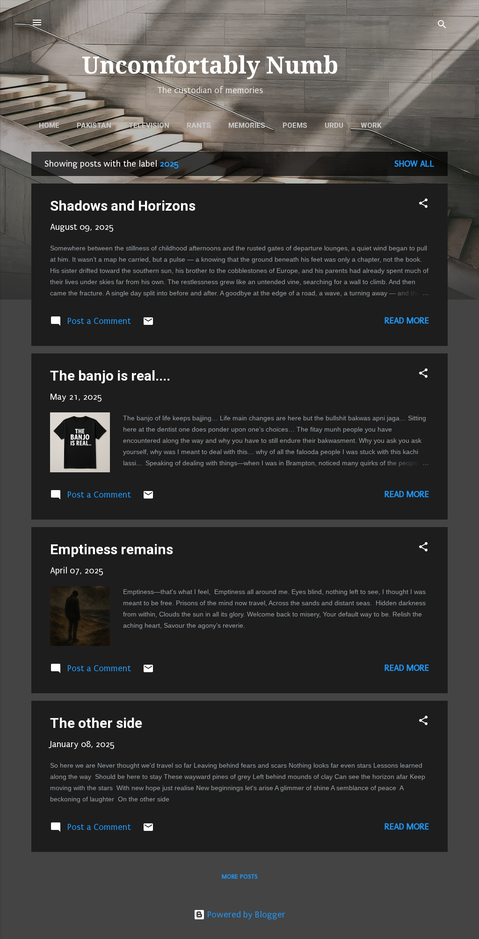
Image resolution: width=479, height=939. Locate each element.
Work (371, 125)
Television (149, 125)
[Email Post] (148, 324)
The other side (96, 723)
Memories (246, 125)
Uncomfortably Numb (210, 65)
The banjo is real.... (110, 375)
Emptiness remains (111, 549)
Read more (407, 320)
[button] (423, 205)
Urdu (334, 125)
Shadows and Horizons (123, 206)
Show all (414, 164)
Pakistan (94, 125)
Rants (199, 125)
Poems (295, 125)
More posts (240, 876)
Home (49, 125)
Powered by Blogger (245, 915)
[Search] (442, 25)
